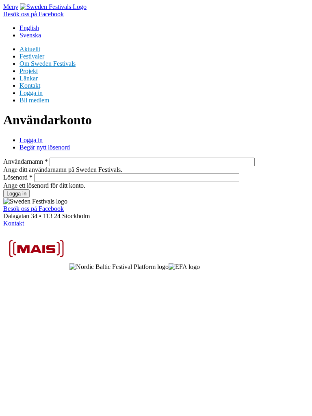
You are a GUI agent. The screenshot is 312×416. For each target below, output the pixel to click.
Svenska (30, 35)
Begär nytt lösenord (45, 147)
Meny (10, 6)
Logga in (31, 92)
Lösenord (17, 177)
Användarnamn (25, 161)
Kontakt (30, 85)
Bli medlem (34, 100)
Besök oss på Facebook (33, 14)
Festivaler (32, 56)
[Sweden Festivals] (53, 6)
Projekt (29, 70)
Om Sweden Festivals (48, 63)
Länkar (29, 78)
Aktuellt (30, 49)
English (29, 27)
